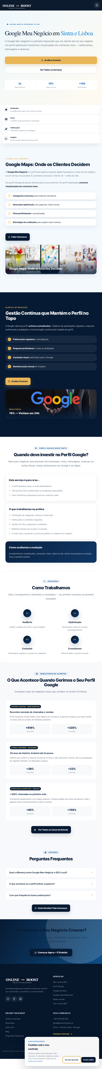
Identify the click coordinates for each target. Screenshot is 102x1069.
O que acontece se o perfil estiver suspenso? (32, 883)
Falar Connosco (19, 237)
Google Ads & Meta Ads (63, 995)
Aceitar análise (88, 1060)
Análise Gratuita (52, 60)
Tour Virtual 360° (60, 1003)
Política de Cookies (35, 1061)
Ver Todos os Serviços (51, 70)
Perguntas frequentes (14, 1036)
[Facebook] (14, 998)
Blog (7, 1031)
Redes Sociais (59, 999)
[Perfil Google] (20, 998)
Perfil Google (58, 986)
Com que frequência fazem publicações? (30, 895)
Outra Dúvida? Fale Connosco (52, 908)
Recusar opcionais (71, 1060)
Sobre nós (9, 1027)
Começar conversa (62, 1034)
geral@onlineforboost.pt (63, 1023)
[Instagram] (7, 998)
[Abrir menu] (97, 5)
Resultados (10, 1023)
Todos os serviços (12, 1019)
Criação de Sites (60, 991)
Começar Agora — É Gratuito (52, 952)
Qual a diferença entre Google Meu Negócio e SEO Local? (38, 872)
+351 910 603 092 (60, 1019)
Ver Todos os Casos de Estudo (52, 829)
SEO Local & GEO (60, 982)
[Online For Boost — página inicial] (16, 5)
